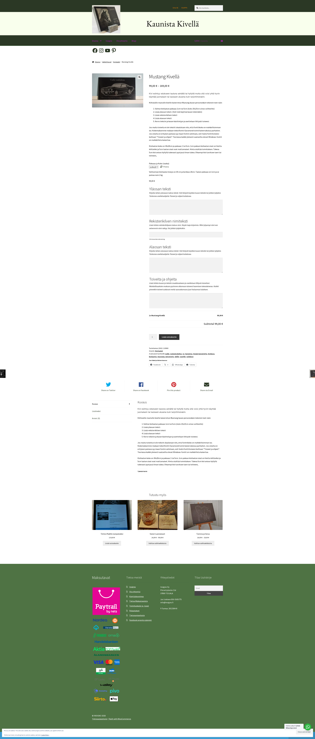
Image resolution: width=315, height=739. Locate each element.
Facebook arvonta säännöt (140, 620)
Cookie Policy (45, 735)
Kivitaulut (116, 62)
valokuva (189, 356)
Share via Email (206, 390)
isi (183, 354)
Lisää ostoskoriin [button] (112, 543)
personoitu (169, 356)
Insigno (109, 41)
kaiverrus (188, 354)
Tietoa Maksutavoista (138, 601)
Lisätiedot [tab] (96, 411)
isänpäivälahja (176, 354)
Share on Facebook (141, 390)
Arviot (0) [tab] (96, 418)
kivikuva (211, 354)
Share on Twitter (108, 390)
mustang (161, 356)
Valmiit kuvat (106, 62)
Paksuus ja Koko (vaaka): (159, 163)
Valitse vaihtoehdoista (157, 543)
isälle (167, 354)
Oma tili (175, 8)
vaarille (183, 356)
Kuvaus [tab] (95, 404)
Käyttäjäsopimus (136, 596)
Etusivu (95, 41)
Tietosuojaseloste (137, 615)
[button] (140, 77)
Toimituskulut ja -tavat (139, 606)
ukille (177, 356)
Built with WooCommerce (120, 719)
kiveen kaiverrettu (200, 354)
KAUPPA (184, 8)
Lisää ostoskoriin (169, 337)
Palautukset (134, 610)
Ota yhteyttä (121, 41)
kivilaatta (153, 356)
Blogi (134, 41)
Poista (166, 166)
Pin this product (174, 390)
